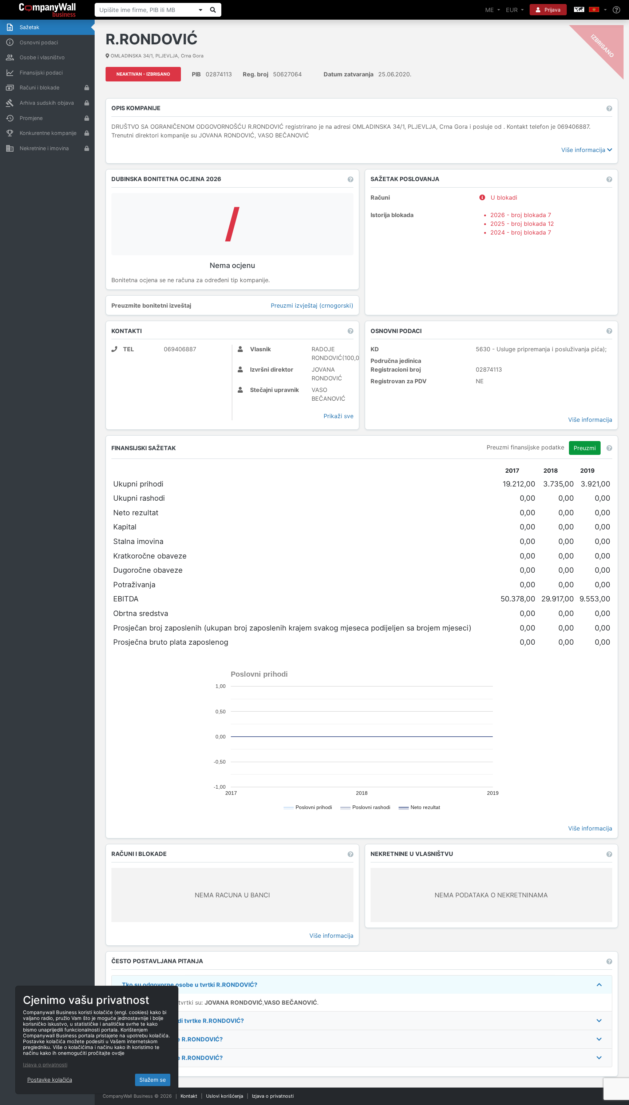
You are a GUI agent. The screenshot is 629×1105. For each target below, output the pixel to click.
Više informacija (584, 149)
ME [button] (490, 9)
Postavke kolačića (49, 1079)
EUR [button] (512, 9)
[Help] (616, 10)
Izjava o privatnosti (273, 1096)
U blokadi (503, 197)
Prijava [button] (552, 10)
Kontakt (189, 1096)
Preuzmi (585, 448)
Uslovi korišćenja (224, 1096)
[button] (590, 10)
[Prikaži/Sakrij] (200, 10)
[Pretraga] (213, 10)
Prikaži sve (338, 416)
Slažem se (152, 1079)
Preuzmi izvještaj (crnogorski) (312, 305)
